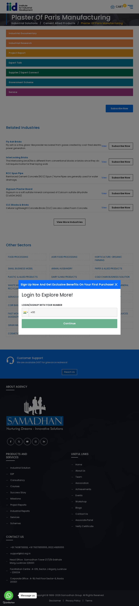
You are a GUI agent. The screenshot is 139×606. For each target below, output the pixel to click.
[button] (25, 312)
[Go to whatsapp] (8, 595)
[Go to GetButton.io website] (8, 602)
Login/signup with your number (42, 305)
